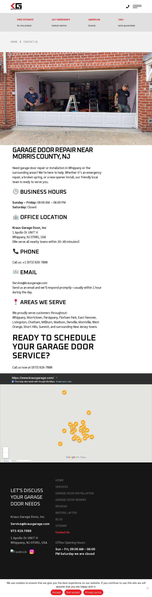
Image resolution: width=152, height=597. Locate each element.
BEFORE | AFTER (66, 513)
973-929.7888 (21, 531)
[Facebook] (19, 551)
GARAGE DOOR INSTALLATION (74, 493)
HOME (59, 480)
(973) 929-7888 (42, 367)
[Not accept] (147, 588)
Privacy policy (93, 592)
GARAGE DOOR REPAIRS (70, 500)
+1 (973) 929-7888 (35, 262)
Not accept (73, 592)
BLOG (59, 519)
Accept (56, 592)
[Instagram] (31, 551)
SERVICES (61, 487)
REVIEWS (61, 506)
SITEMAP (61, 526)
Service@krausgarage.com (29, 283)
